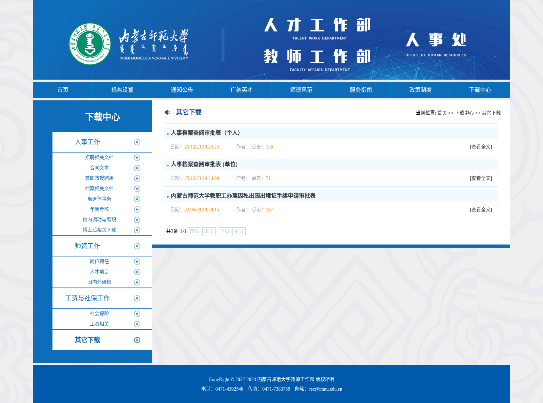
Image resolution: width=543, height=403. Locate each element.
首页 (62, 90)
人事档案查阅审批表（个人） (207, 133)
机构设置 (122, 90)
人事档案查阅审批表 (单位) (204, 164)
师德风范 (301, 90)
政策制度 (420, 90)
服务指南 (361, 90)
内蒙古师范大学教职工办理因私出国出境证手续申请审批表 (243, 196)
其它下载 (491, 113)
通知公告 (182, 90)
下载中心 (480, 90)
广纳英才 (242, 90)
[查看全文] (481, 147)
